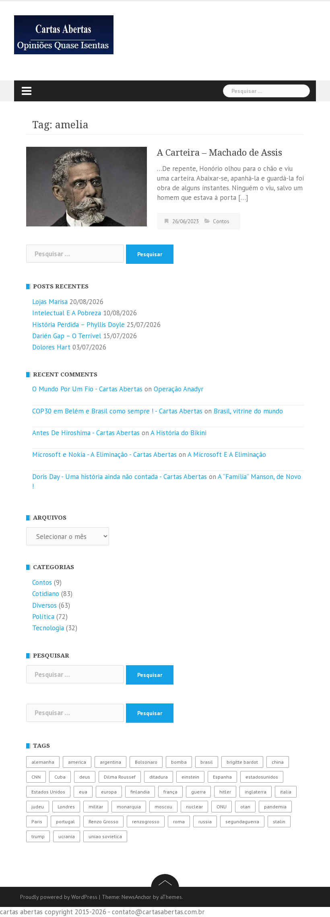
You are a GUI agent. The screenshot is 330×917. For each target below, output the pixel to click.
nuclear (194, 807)
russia (205, 821)
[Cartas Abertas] (63, 34)
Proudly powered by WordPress (58, 897)
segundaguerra (242, 821)
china (278, 762)
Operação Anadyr (178, 388)
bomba (179, 762)
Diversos (44, 605)
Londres (66, 807)
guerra (198, 792)
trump (38, 836)
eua (83, 792)
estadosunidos (261, 777)
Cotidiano (45, 593)
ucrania (66, 836)
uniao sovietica (105, 836)
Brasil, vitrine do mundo (248, 411)
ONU (222, 807)
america (77, 762)
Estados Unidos (48, 792)
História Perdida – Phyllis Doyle (78, 324)
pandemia (275, 807)
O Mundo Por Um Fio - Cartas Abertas (87, 388)
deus (84, 777)
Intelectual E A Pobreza (66, 312)
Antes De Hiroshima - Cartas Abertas (86, 432)
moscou (163, 807)
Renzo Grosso (103, 821)
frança (170, 792)
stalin (279, 821)
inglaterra (255, 792)
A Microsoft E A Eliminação (227, 454)
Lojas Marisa (50, 301)
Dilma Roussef (120, 777)
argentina (110, 762)
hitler (225, 792)
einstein (190, 777)
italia (285, 792)
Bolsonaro (146, 762)
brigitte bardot (242, 762)
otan (245, 807)
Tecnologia (48, 627)
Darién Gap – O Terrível (66, 335)
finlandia (140, 792)
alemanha (42, 762)
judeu (37, 807)
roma (179, 821)
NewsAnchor (136, 897)
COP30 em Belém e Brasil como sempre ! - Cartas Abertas (117, 411)
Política (43, 616)
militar (96, 807)
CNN (36, 777)
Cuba (60, 777)
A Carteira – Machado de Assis (219, 153)
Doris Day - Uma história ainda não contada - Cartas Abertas (119, 476)
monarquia (129, 807)
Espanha (222, 777)
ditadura (158, 777)
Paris (36, 821)
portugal (65, 821)
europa (109, 792)
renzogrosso (145, 821)
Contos (221, 221)
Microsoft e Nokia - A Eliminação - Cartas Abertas (104, 454)
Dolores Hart (51, 347)
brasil (206, 762)
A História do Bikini (178, 432)
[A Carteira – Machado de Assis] (86, 185)
